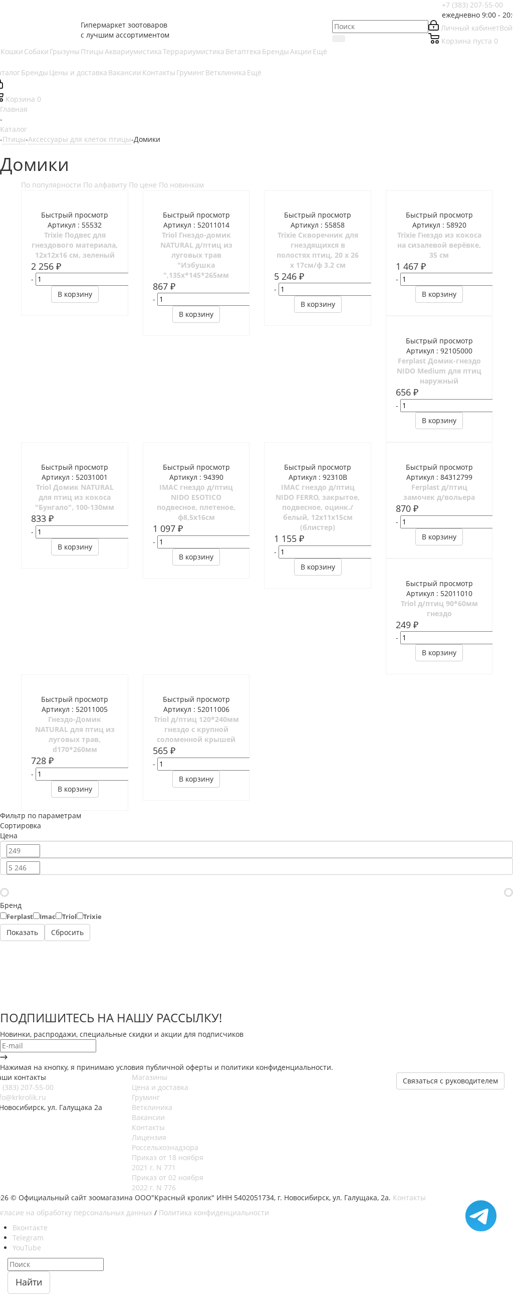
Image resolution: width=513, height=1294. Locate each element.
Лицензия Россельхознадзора (165, 1142)
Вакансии (148, 1117)
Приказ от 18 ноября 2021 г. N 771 (167, 1162)
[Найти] (338, 38)
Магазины (149, 1077)
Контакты (148, 1127)
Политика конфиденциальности (214, 1212)
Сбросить (67, 932)
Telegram (28, 1237)
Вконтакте (30, 1227)
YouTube (27, 1247)
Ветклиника (152, 1107)
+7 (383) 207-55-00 (472, 5)
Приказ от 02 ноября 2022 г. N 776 (167, 1182)
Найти (29, 1282)
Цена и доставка (160, 1087)
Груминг (146, 1097)
